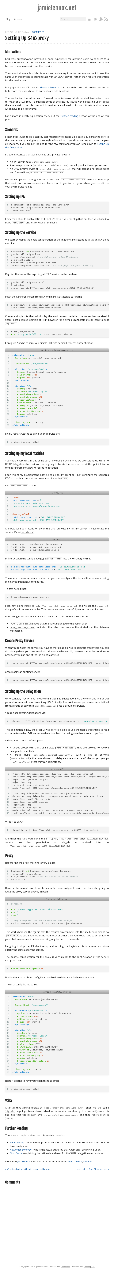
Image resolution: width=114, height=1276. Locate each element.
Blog (8, 19)
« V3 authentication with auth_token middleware (27, 1169)
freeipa (79, 1161)
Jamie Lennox (23, 1161)
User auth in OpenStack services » (93, 1169)
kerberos (87, 1161)
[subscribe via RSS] (106, 19)
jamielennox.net (57, 8)
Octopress (65, 1266)
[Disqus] (57, 1225)
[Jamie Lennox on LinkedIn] (90, 19)
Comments (38, 32)
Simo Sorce (16, 1153)
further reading (69, 116)
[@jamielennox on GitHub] (101, 19)
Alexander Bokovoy (20, 1149)
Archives (18, 19)
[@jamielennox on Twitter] (95, 19)
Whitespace (89, 1266)
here (70, 1161)
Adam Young (17, 1142)
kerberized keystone (48, 87)
